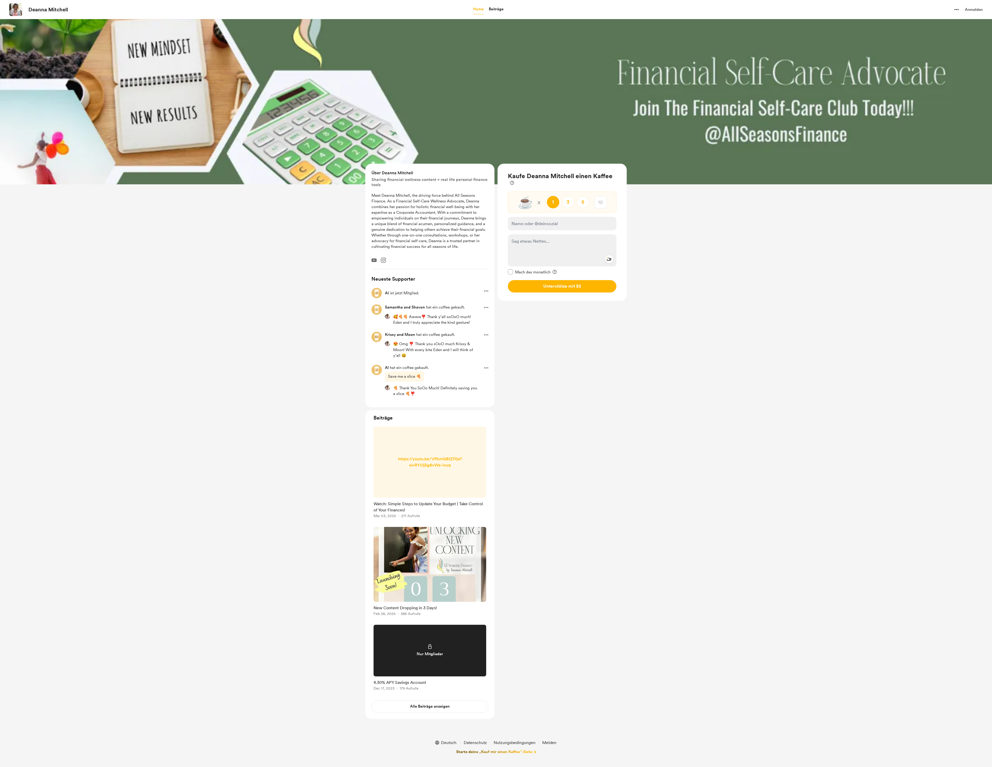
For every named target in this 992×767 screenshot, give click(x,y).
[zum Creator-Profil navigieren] (15, 9)
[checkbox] (529, 271)
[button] (478, 9)
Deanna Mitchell (48, 9)
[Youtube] (374, 260)
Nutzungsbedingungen (515, 742)
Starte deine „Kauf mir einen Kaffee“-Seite (494, 751)
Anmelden (974, 9)
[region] (562, 232)
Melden (549, 742)
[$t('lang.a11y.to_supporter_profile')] (387, 316)
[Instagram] (383, 260)
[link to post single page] (429, 473)
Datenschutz (475, 742)
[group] (429, 473)
